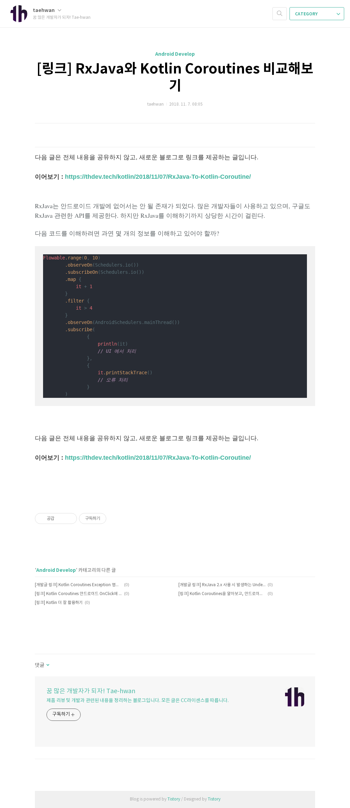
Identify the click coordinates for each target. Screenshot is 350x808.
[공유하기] (60, 518)
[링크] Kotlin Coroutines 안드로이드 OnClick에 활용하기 (78, 594)
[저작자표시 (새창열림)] (109, 518)
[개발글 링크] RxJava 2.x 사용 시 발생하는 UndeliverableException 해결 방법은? (222, 585)
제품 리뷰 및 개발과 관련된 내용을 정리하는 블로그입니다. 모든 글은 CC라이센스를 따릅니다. (137, 700)
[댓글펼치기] (47, 665)
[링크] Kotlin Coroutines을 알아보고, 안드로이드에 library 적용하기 (222, 594)
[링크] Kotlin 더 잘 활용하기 (59, 603)
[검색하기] (279, 14)
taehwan (44, 10)
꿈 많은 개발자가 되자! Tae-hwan (90, 691)
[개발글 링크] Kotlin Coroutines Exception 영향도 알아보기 (78, 585)
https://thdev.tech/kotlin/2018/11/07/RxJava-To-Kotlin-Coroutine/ (158, 176)
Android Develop (175, 54)
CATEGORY (307, 14)
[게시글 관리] (69, 518)
